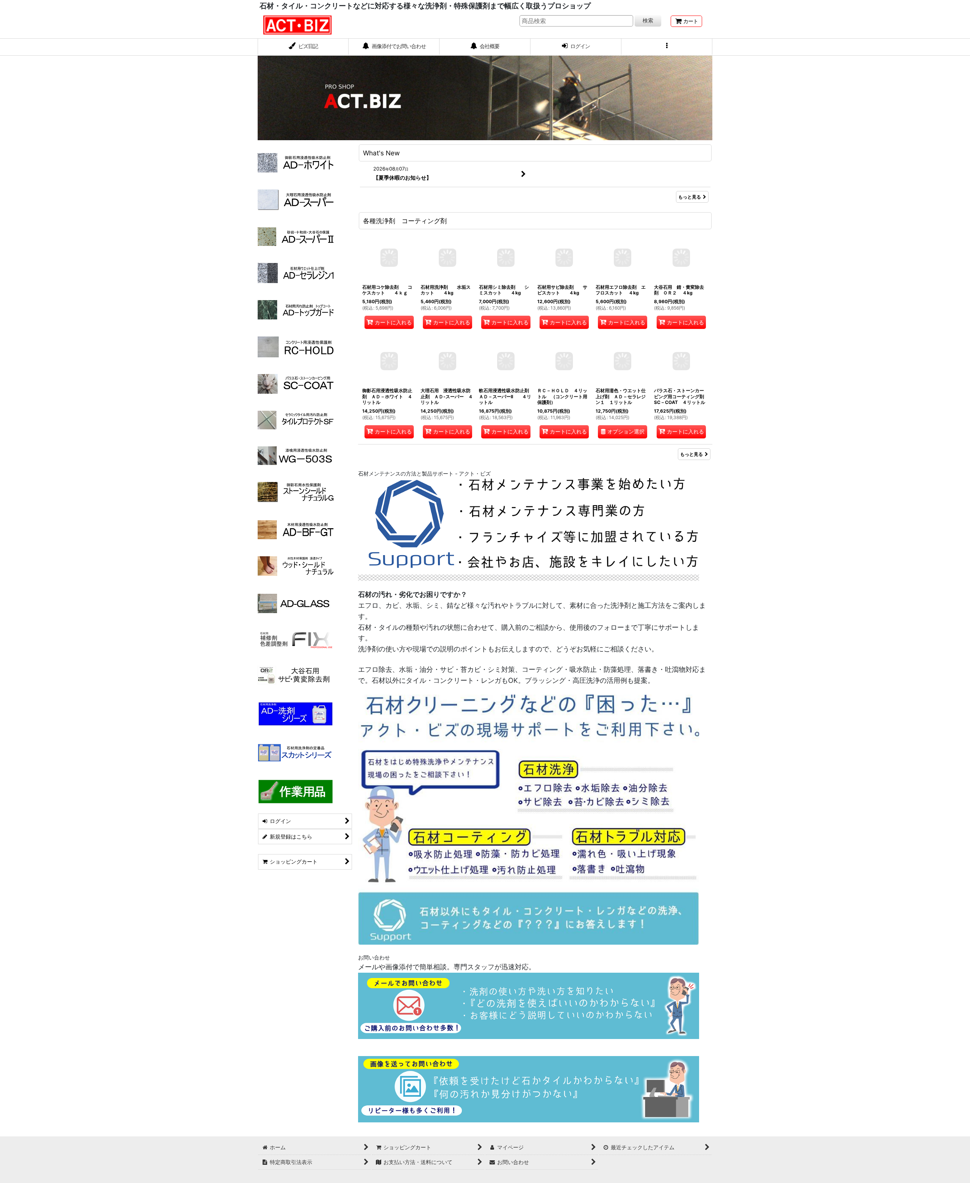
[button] (666, 47)
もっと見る (689, 197)
